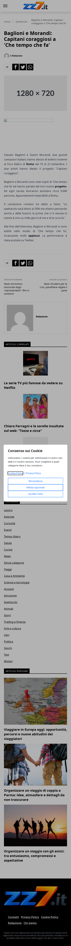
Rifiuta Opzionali (35, 487)
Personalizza (35, 481)
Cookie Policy (15, 473)
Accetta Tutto (35, 493)
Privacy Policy (33, 473)
